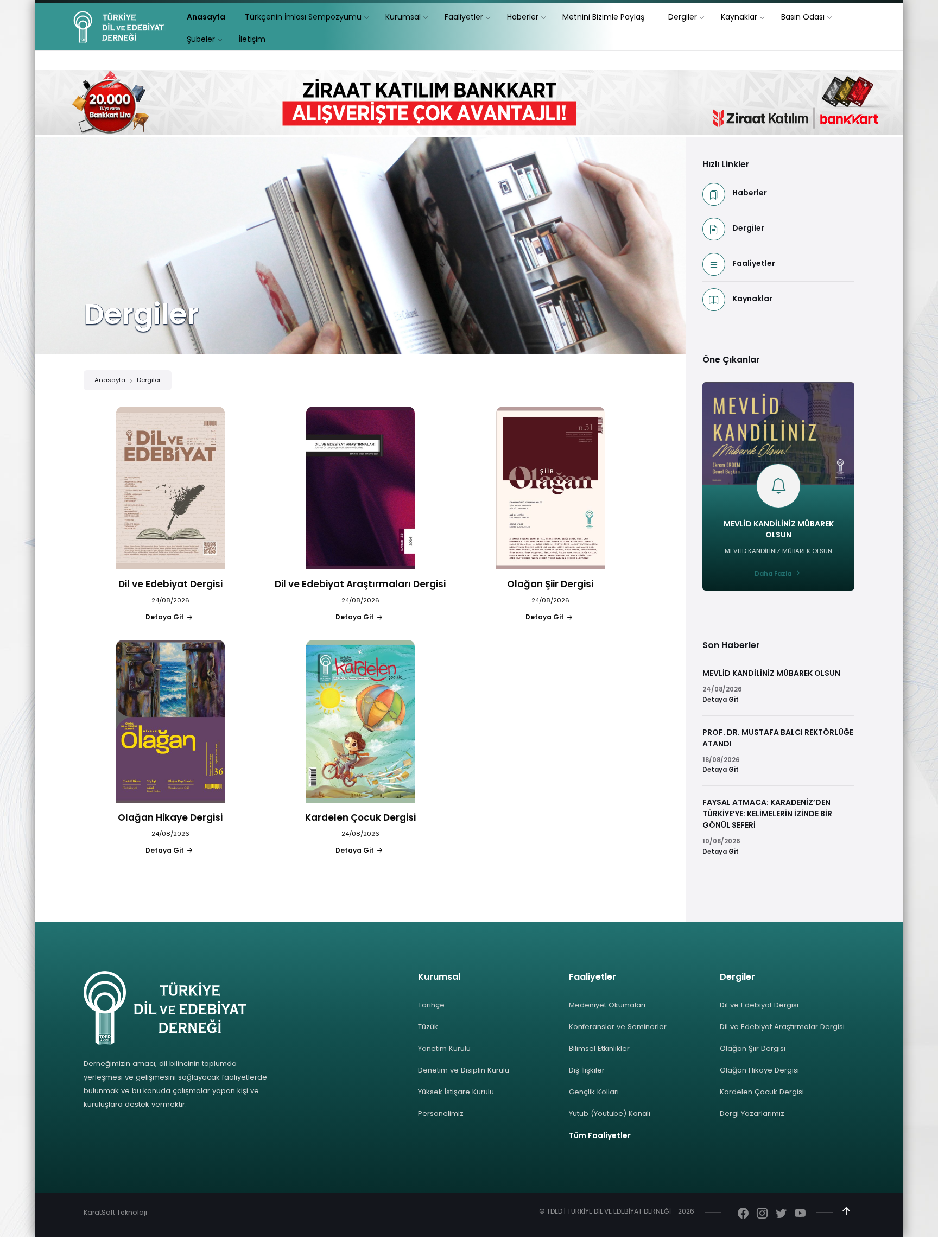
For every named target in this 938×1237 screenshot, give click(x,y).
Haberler (749, 192)
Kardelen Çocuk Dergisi (762, 1092)
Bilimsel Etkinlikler (599, 1048)
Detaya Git (720, 699)
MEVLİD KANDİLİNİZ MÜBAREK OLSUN (779, 529)
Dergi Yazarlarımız (752, 1113)
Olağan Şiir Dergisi (752, 1048)
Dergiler (149, 380)
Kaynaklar (752, 298)
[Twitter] (781, 1214)
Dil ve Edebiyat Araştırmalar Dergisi (782, 1027)
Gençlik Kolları (594, 1092)
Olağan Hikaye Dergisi (759, 1070)
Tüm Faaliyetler (600, 1135)
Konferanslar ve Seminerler (618, 1027)
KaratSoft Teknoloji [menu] (115, 1212)
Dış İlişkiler (587, 1070)
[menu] (206, 17)
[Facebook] (743, 1214)
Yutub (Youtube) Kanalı (609, 1113)
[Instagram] (762, 1214)
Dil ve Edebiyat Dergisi (759, 1005)
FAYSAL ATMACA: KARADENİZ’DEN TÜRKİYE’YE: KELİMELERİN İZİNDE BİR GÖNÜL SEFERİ (767, 813)
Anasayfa (109, 380)
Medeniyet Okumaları (607, 1005)
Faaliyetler (753, 263)
